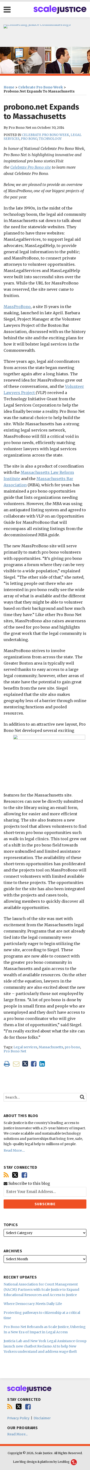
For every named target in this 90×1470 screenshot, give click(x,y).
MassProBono (17, 306)
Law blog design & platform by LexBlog (41, 1462)
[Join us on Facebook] (24, 1175)
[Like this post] (33, 1064)
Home (9, 87)
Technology (50, 139)
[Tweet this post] (25, 1064)
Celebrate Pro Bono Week (40, 87)
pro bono (72, 1047)
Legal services (25, 1047)
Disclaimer (42, 1418)
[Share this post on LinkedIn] (42, 1064)
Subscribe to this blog (28, 1183)
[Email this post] (16, 1064)
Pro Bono (29, 139)
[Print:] (7, 1064)
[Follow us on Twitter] (15, 1175)
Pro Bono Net (15, 1051)
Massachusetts (51, 1047)
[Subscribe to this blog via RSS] (6, 1175)
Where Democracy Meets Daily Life (33, 1304)
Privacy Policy (18, 1418)
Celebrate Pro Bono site (30, 167)
